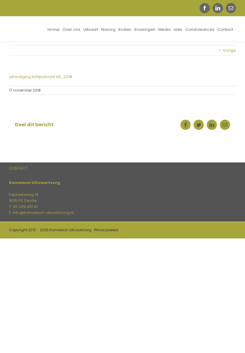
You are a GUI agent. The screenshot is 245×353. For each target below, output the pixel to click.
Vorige (229, 50)
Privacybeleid (106, 229)
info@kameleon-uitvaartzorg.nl (43, 212)
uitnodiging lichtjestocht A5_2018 (40, 77)
